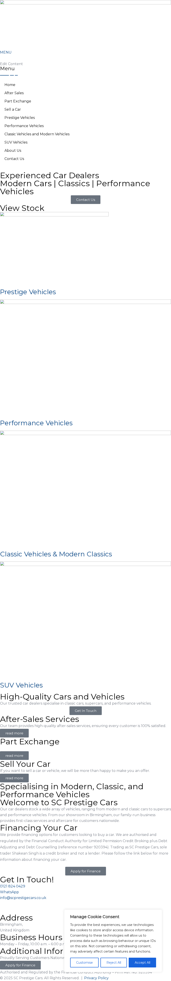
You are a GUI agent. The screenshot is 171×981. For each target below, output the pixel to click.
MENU (6, 52)
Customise (84, 963)
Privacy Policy (96, 978)
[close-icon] (1, 58)
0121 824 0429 (12, 886)
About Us (12, 150)
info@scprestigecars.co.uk (23, 898)
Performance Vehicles (24, 126)
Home (9, 85)
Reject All (113, 963)
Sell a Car (12, 109)
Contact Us (14, 159)
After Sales (14, 93)
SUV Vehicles (15, 142)
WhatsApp (9, 892)
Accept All (142, 963)
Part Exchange (17, 101)
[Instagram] (5, 906)
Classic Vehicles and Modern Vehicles (36, 134)
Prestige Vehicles (19, 118)
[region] (113, 940)
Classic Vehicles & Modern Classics (56, 554)
